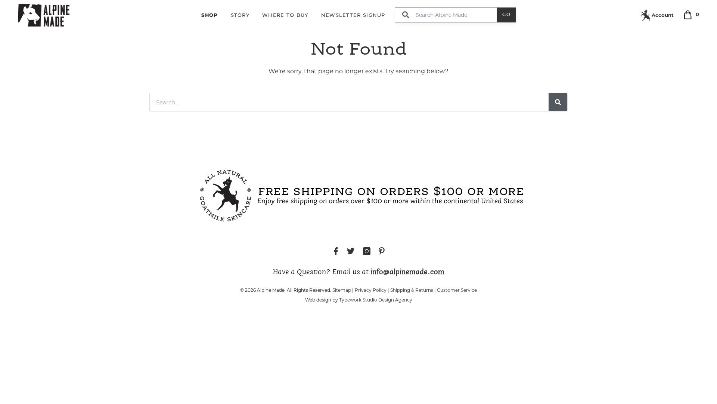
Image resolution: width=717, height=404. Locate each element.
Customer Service (457, 290)
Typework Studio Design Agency (375, 300)
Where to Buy (285, 15)
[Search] (558, 102)
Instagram (366, 252)
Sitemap (341, 290)
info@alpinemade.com (407, 272)
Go (506, 15)
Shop (209, 15)
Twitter (350, 252)
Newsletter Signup (353, 15)
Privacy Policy (371, 290)
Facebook (335, 252)
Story (240, 15)
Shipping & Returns (411, 290)
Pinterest (381, 252)
